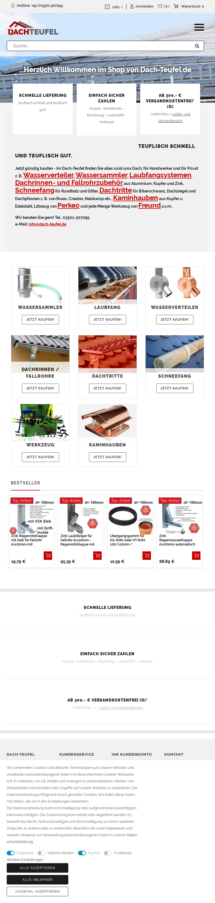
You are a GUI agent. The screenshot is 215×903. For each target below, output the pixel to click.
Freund (149, 205)
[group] (31, 517)
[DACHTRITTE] (107, 354)
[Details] (48, 555)
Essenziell (25, 853)
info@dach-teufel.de (47, 224)
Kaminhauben (135, 198)
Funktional (122, 853)
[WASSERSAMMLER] (40, 285)
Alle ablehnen (37, 880)
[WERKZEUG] (40, 422)
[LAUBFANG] (107, 285)
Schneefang (34, 190)
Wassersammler (102, 175)
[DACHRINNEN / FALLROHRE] (40, 354)
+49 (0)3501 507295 (47, 5)
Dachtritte (115, 190)
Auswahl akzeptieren (37, 891)
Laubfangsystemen (160, 175)
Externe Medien (61, 853)
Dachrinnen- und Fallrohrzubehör (69, 182)
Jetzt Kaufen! (40, 320)
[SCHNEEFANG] (175, 354)
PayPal (93, 853)
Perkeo (68, 205)
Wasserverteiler (48, 175)
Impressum (115, 828)
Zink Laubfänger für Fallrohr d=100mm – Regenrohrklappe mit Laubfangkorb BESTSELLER (77, 540)
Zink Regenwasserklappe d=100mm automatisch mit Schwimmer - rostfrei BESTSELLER (177, 540)
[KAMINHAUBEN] (107, 422)
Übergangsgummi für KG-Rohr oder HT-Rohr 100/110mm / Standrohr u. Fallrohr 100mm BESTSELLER (127, 540)
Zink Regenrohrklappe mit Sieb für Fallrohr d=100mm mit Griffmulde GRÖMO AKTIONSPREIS (29, 540)
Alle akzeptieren (37, 868)
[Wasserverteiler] (175, 283)
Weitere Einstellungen (25, 860)
